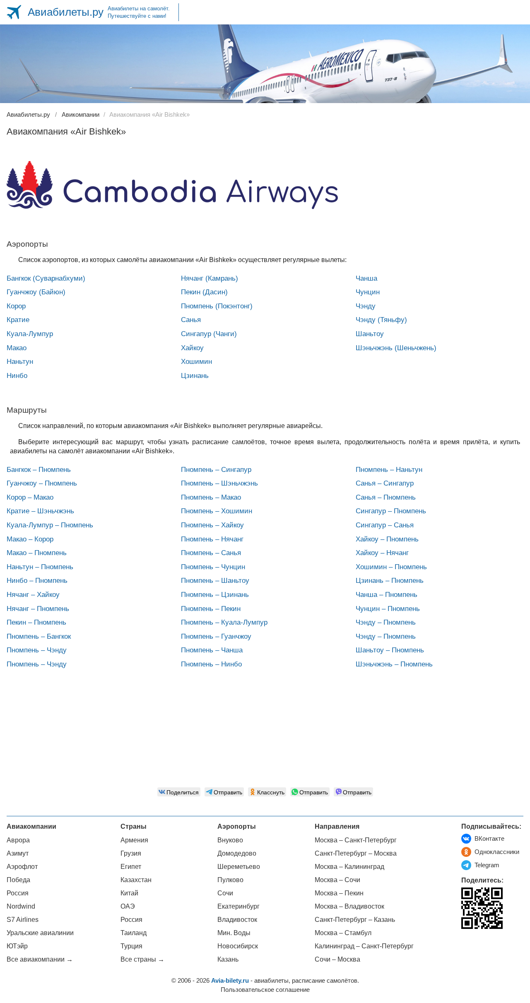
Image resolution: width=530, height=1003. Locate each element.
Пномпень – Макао (211, 497)
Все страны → (142, 959)
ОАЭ (127, 906)
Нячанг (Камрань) (209, 278)
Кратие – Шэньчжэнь (40, 511)
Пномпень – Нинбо (211, 664)
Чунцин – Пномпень (388, 609)
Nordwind (21, 906)
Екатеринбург (238, 906)
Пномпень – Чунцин (213, 567)
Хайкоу (192, 348)
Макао (16, 348)
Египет (130, 866)
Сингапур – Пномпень (391, 511)
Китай (129, 893)
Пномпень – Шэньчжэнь (219, 483)
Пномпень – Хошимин (216, 511)
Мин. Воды (234, 932)
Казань (227, 959)
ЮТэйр (17, 946)
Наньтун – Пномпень (40, 567)
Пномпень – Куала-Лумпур (224, 622)
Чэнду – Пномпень (386, 622)
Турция (131, 946)
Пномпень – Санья (211, 553)
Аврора (18, 840)
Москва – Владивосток (349, 906)
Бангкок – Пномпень (39, 470)
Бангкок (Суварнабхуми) (46, 278)
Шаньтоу (370, 334)
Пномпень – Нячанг (212, 539)
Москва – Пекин (339, 893)
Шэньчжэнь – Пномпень (394, 664)
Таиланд (133, 932)
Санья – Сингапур (385, 483)
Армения (134, 840)
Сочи (225, 893)
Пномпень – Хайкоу (212, 525)
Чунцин (368, 292)
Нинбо (17, 376)
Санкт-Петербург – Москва (356, 853)
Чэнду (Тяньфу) (381, 320)
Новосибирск (237, 946)
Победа (18, 879)
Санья (191, 320)
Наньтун (20, 362)
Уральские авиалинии (40, 932)
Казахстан (136, 879)
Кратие (18, 320)
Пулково (230, 879)
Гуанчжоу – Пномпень (42, 483)
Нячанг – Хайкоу (33, 595)
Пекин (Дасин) (204, 292)
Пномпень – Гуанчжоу (216, 636)
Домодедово (236, 853)
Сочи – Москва (337, 959)
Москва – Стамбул (343, 932)
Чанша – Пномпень (386, 595)
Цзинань (195, 376)
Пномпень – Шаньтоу (215, 580)
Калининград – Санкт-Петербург (364, 946)
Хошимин (196, 362)
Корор (16, 306)
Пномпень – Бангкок (39, 636)
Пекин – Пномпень (36, 622)
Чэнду (366, 306)
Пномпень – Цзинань (215, 595)
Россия (18, 893)
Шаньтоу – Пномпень (390, 650)
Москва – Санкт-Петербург (356, 840)
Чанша (366, 278)
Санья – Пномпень (386, 497)
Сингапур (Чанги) (209, 334)
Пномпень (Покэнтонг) (217, 306)
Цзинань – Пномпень (390, 580)
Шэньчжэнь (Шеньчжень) (396, 348)
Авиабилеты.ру (66, 12)
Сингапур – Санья (385, 525)
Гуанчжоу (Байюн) (36, 292)
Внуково (230, 840)
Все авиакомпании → (40, 959)
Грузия (130, 853)
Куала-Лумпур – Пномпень (50, 525)
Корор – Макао (30, 497)
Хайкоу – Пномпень (387, 539)
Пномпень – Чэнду (37, 650)
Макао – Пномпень (37, 553)
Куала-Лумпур (30, 334)
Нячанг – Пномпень (38, 609)
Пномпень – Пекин (211, 609)
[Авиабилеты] (14, 12)
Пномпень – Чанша (212, 650)
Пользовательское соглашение (265, 989)
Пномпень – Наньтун (389, 470)
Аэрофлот (22, 866)
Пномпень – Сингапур (216, 470)
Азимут (18, 853)
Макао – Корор (30, 539)
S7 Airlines (23, 919)
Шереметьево (238, 866)
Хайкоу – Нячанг (382, 553)
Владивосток (237, 919)
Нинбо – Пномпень (37, 580)
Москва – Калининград (349, 866)
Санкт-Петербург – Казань (355, 919)
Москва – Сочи (337, 879)
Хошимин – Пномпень (391, 567)
